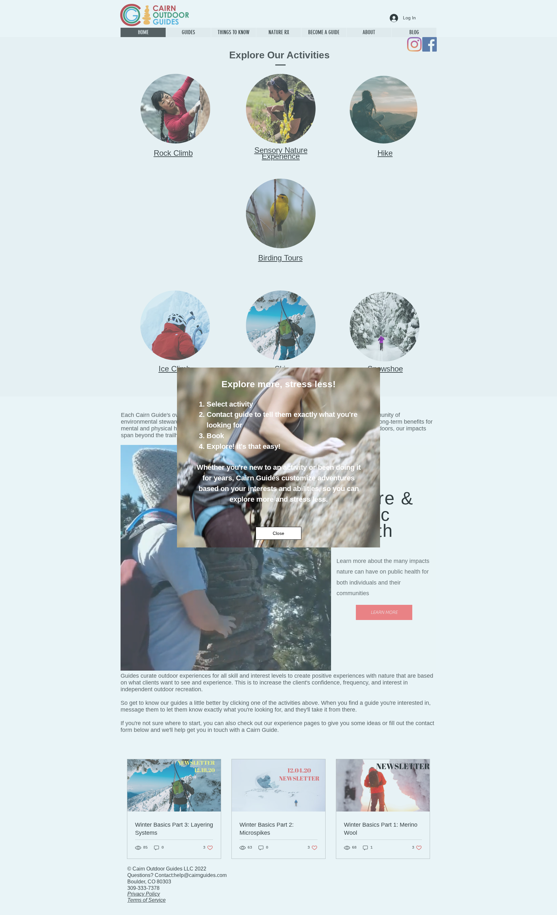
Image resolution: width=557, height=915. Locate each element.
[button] (278, 533)
